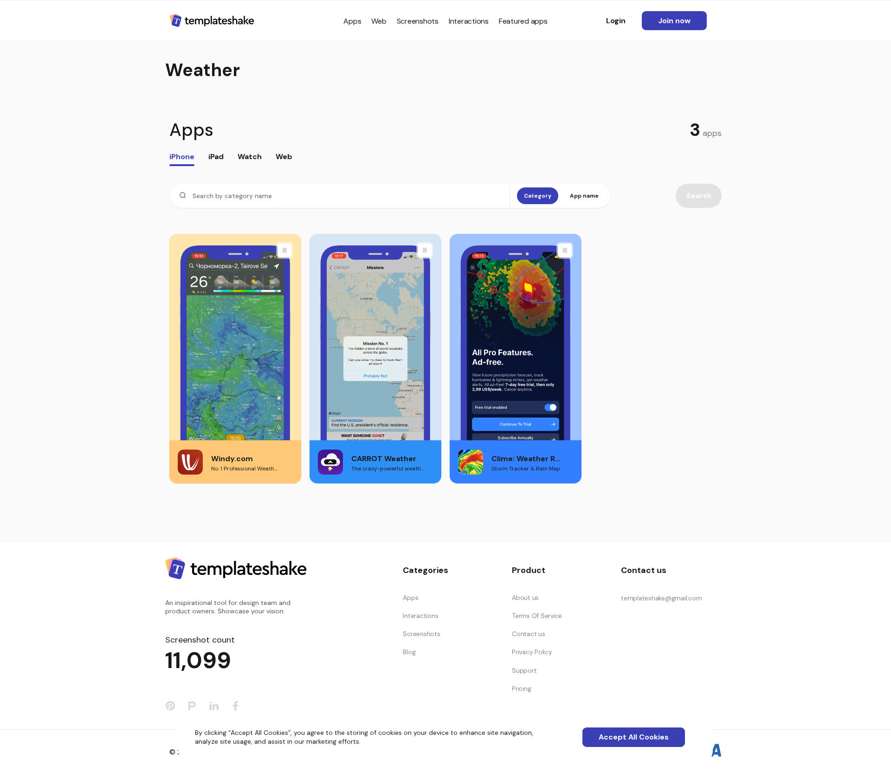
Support (524, 670)
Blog (409, 652)
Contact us (528, 634)
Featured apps (523, 21)
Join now (674, 21)
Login (616, 21)
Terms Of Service (537, 615)
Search (698, 195)
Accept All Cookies (634, 737)
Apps (352, 21)
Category (537, 195)
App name (584, 195)
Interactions (469, 21)
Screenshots (418, 21)
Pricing (521, 688)
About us (525, 597)
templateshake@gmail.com (661, 598)
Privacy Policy (532, 652)
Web (378, 21)
